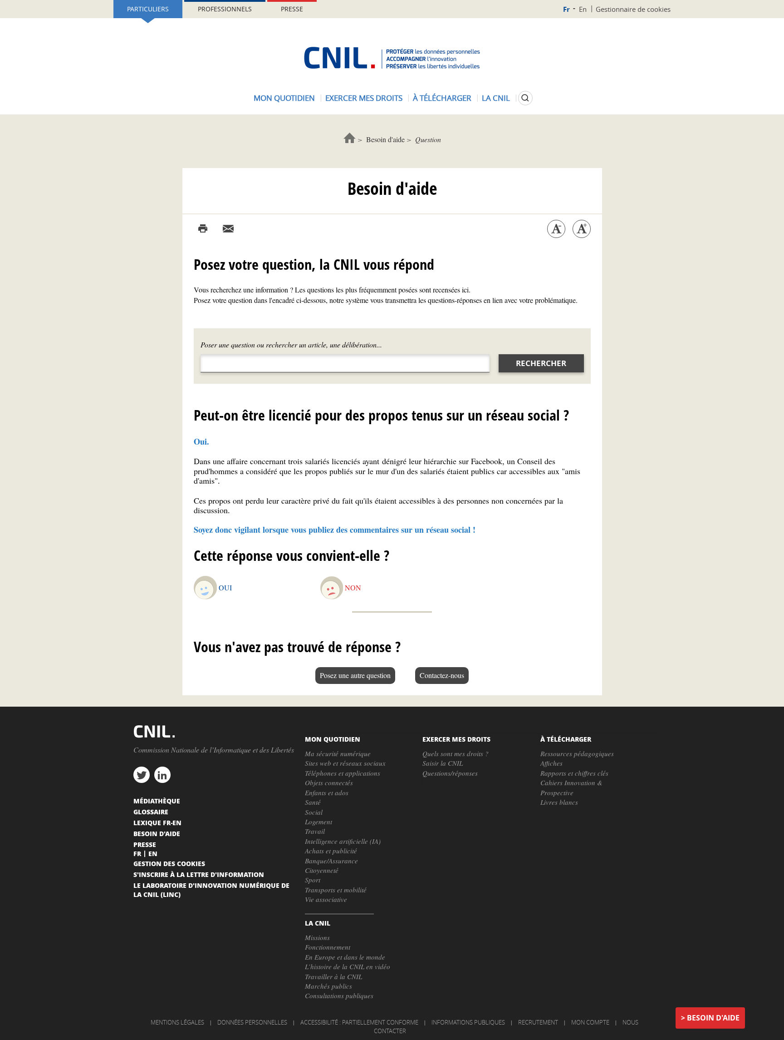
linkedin (162, 775)
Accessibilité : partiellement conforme (359, 1022)
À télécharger (442, 98)
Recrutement (538, 1022)
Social (314, 812)
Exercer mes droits (363, 98)
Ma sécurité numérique (338, 753)
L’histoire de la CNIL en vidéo (347, 966)
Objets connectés (329, 782)
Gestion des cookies (169, 863)
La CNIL (496, 98)
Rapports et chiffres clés (574, 773)
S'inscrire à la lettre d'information (198, 874)
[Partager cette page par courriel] (228, 229)
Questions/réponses (450, 773)
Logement (318, 821)
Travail (315, 831)
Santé (313, 802)
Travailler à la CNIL (333, 976)
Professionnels (225, 9)
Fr (566, 9)
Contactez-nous (442, 675)
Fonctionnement (327, 946)
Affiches (551, 763)
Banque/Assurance (331, 860)
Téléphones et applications (342, 773)
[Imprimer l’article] (203, 229)
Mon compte (590, 1022)
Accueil (349, 138)
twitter (141, 775)
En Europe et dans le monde (345, 956)
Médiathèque (156, 800)
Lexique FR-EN (157, 822)
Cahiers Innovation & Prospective (571, 787)
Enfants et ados (326, 792)
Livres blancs (559, 802)
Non (353, 587)
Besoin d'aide (385, 139)
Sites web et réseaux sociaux (345, 763)
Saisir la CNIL (442, 763)
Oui (225, 587)
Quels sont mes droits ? (455, 753)
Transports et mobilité (336, 889)
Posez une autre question (355, 675)
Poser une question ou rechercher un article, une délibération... (291, 344)
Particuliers (148, 9)
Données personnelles (252, 1022)
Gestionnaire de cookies (633, 9)
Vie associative (326, 899)
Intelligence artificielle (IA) (343, 841)
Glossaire (150, 811)
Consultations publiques (339, 995)
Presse (292, 9)
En (583, 9)
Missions (317, 937)
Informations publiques (468, 1022)
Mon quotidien (284, 98)
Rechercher (541, 363)
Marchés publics (328, 985)
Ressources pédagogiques (577, 753)
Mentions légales (177, 1022)
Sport (312, 879)
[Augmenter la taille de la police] (582, 229)
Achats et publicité (331, 850)
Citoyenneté (321, 870)
